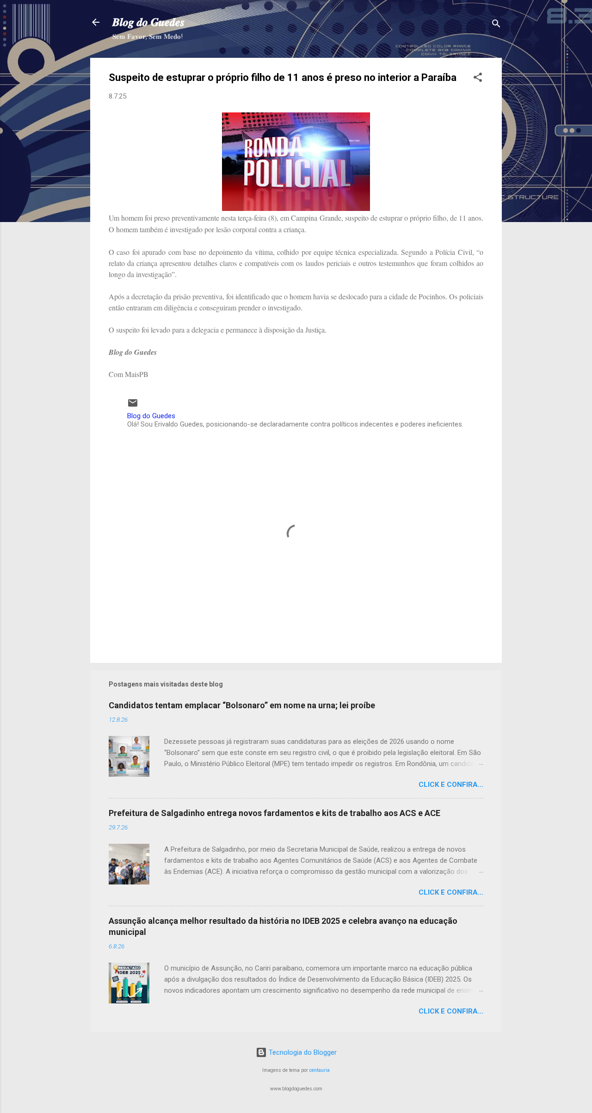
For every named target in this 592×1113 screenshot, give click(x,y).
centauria (319, 1070)
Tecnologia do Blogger (302, 1052)
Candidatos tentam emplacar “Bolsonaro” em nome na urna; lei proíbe (242, 705)
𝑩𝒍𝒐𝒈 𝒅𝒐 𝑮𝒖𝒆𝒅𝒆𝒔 (148, 22)
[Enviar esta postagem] (132, 406)
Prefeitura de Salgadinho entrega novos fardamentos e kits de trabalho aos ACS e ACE (274, 813)
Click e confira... (451, 784)
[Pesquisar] (496, 25)
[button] (477, 79)
